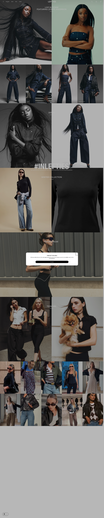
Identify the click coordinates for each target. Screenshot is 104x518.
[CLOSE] (77, 254)
